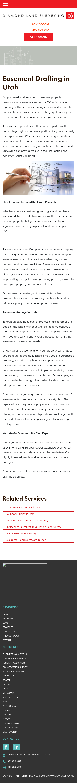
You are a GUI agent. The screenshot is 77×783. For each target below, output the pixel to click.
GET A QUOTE (38, 36)
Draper (7, 680)
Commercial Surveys (14, 658)
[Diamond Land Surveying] (38, 16)
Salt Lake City (10, 697)
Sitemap (7, 640)
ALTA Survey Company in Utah (23, 507)
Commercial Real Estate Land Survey (27, 520)
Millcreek (8, 693)
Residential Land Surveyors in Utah (26, 540)
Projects (8, 627)
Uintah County (11, 727)
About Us (8, 618)
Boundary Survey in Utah (20, 514)
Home (6, 614)
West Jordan (10, 706)
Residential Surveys (14, 663)
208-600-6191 (40, 29)
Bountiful (8, 676)
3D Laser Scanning (13, 671)
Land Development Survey (21, 533)
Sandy (6, 701)
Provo (6, 719)
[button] (6, 4)
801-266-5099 (40, 24)
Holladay (8, 684)
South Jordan (11, 723)
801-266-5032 (14, 767)
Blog (5, 623)
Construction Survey (15, 667)
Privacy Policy (11, 636)
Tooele (7, 710)
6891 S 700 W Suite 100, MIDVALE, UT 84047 (29, 754)
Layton (7, 714)
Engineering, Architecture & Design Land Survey (33, 527)
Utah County (10, 732)
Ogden (6, 688)
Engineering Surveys (15, 654)
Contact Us (9, 631)
